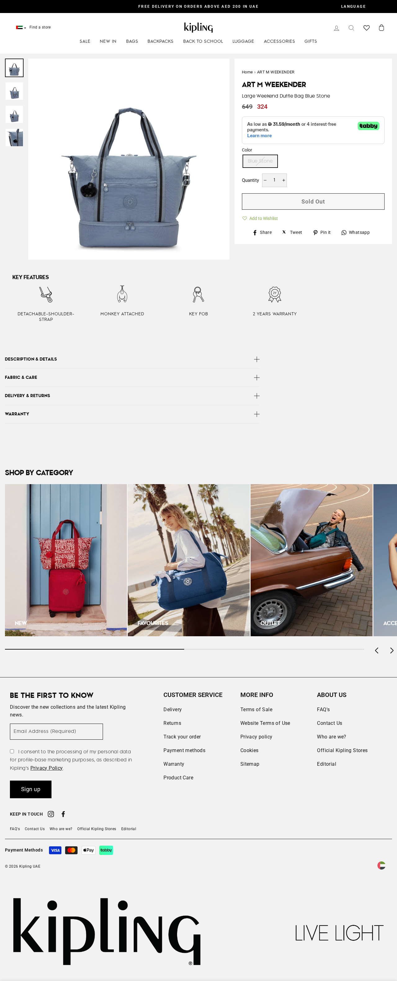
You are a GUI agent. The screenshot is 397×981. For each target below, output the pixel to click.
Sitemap (250, 764)
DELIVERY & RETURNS (27, 396)
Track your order (182, 737)
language (353, 6)
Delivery (172, 709)
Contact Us (329, 723)
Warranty (173, 764)
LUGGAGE (243, 41)
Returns (172, 723)
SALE (85, 41)
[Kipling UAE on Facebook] (63, 815)
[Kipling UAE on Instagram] (51, 815)
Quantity (250, 180)
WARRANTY (17, 414)
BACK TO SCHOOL (203, 41)
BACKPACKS (161, 41)
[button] (260, 217)
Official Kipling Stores (342, 750)
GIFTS (311, 41)
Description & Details (31, 359)
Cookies (249, 750)
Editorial (326, 764)
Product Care (178, 778)
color (247, 149)
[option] (198, 6)
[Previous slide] (377, 649)
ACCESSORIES (279, 41)
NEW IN (108, 41)
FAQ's (323, 709)
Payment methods (184, 750)
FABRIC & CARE (21, 377)
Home (247, 72)
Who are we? (331, 737)
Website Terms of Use (265, 723)
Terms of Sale (256, 709)
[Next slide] (391, 649)
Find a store (40, 27)
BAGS (132, 41)
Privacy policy (256, 737)
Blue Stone (260, 161)
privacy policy (46, 768)
